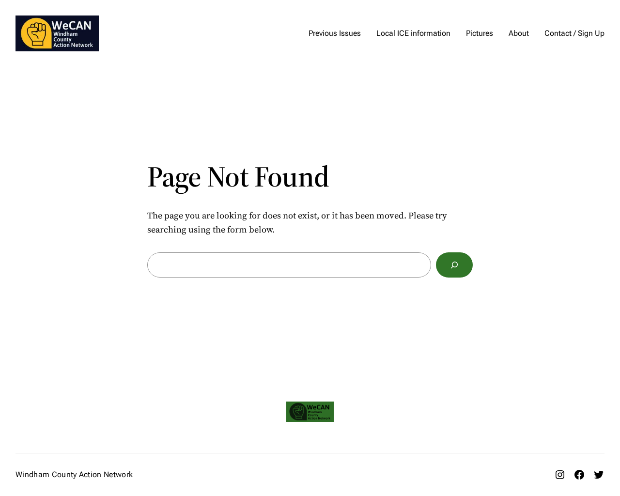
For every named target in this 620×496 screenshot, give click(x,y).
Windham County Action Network (74, 474)
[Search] (454, 265)
